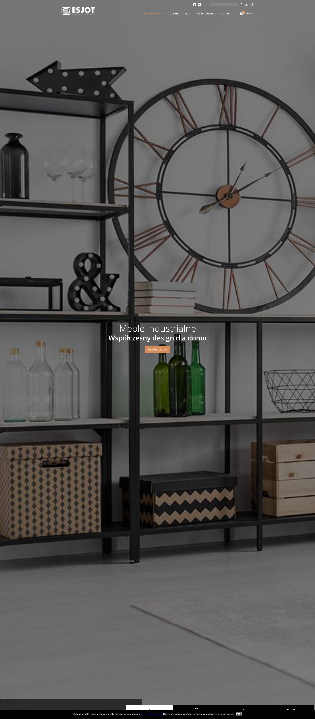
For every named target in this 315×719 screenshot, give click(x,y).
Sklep (188, 13)
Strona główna (154, 13)
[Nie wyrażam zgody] (311, 714)
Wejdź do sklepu (157, 349)
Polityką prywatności (151, 714)
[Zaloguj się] (246, 4)
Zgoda (239, 714)
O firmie (174, 13)
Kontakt (225, 13)
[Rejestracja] (252, 4)
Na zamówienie (206, 13)
